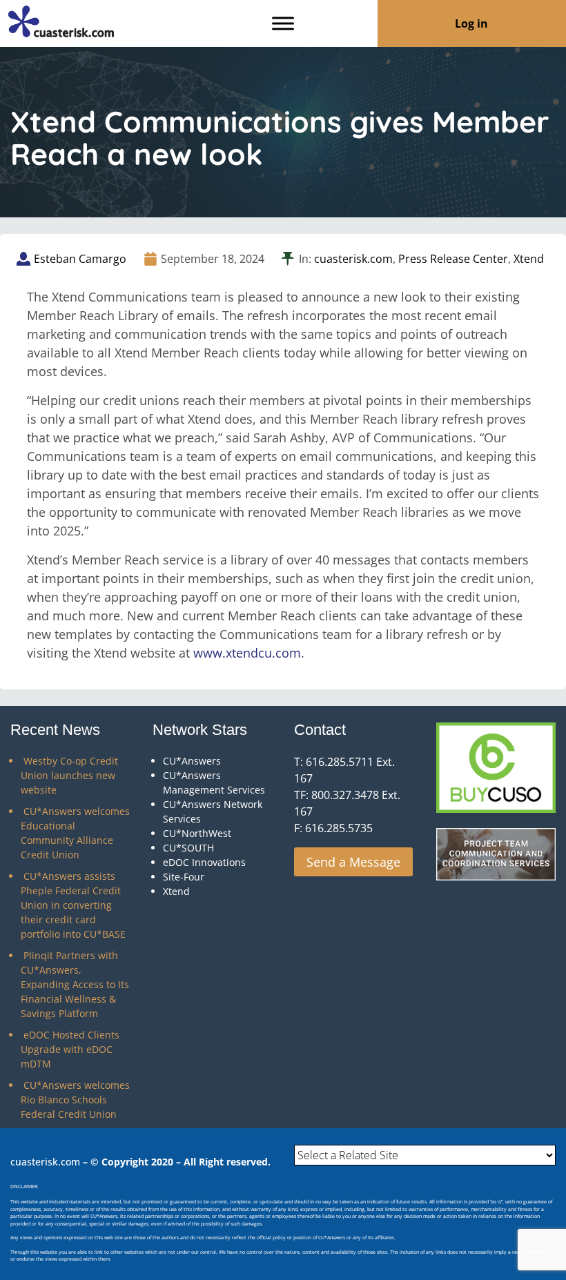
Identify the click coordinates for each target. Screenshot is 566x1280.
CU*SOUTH (188, 847)
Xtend (529, 258)
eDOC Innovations (204, 862)
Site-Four (183, 876)
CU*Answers (192, 760)
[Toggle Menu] (283, 23)
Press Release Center (453, 258)
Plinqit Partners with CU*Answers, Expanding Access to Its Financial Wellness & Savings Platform (75, 984)
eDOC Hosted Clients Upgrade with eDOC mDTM (70, 1049)
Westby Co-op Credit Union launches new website (69, 775)
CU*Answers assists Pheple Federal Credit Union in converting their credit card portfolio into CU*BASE (73, 905)
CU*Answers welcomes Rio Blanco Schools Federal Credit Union (75, 1100)
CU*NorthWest (197, 833)
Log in (471, 23)
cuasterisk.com (353, 258)
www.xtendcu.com (247, 652)
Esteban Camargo (80, 258)
